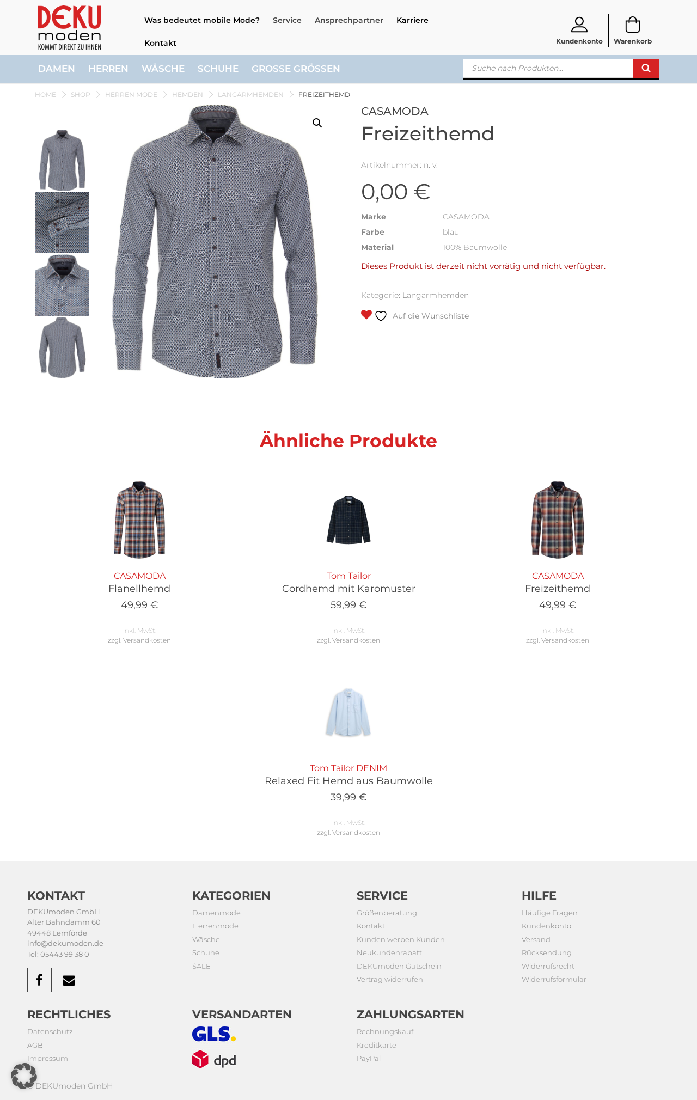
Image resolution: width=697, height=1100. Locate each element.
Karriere (412, 20)
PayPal (369, 1058)
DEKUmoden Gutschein (399, 966)
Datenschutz (50, 1031)
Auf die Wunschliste (429, 316)
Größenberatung (387, 912)
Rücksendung (547, 952)
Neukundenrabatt (389, 952)
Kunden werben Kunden (401, 939)
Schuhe (218, 68)
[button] (317, 123)
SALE (201, 966)
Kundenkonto (546, 925)
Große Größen (296, 68)
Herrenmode (215, 925)
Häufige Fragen (550, 912)
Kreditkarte (376, 1045)
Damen (56, 68)
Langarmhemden (251, 94)
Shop (80, 94)
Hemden (187, 94)
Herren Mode (131, 94)
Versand (536, 939)
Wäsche (163, 68)
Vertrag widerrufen (390, 979)
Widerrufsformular (554, 979)
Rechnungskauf (385, 1031)
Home (45, 94)
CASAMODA (139, 591)
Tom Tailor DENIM (349, 783)
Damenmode (216, 912)
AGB (35, 1045)
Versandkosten (147, 640)
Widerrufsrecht (548, 966)
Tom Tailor (348, 591)
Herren (108, 68)
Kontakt (160, 43)
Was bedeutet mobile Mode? (202, 20)
